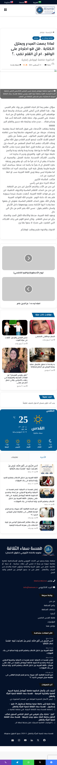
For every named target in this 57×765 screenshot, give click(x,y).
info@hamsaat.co (30, 587)
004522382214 (40, 581)
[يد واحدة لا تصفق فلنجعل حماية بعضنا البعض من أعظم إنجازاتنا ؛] (42, 355)
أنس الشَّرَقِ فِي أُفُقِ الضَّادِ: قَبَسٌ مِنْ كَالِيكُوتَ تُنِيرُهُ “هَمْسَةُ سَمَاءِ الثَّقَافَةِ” (23, 468)
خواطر (42, 32)
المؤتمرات (51, 622)
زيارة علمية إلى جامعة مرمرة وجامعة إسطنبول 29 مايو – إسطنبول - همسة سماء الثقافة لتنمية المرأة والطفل (32, 705)
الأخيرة (43, 457)
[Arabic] (39, 2)
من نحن (52, 601)
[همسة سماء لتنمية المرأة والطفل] (45, 10)
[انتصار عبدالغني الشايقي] (42, 327)
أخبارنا (53, 613)
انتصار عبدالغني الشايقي (45, 336)
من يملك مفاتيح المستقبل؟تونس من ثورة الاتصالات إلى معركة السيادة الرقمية (21, 524)
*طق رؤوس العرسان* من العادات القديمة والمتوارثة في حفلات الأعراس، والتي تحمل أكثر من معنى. (15, 379)
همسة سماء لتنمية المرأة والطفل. (40, 733)
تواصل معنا (50, 626)
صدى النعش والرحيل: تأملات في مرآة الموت (16, 339)
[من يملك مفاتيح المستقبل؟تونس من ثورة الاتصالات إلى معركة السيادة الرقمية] (47, 526)
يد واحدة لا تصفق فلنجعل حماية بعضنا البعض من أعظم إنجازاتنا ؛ (42, 366)
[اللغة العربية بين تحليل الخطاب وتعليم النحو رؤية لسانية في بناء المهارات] (47, 481)
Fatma (49, 64)
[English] (11, 2)
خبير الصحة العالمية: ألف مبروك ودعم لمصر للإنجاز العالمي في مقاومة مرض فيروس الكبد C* (21, 512)
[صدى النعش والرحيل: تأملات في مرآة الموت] (14, 327)
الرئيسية (49, 32)
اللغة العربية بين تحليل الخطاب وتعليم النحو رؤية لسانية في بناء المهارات (21, 479)
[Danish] (25, 2)
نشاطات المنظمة (48, 609)
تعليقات (14, 457)
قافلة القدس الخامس (46, 617)
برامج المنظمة (49, 605)
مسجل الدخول (39, 403)
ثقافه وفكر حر (47, 38)
